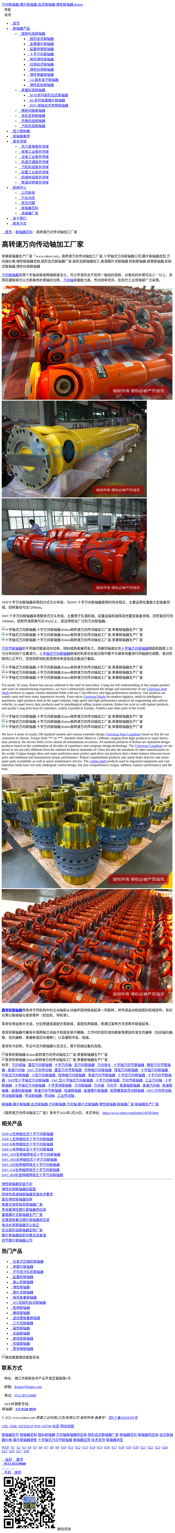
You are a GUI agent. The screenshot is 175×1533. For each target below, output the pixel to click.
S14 (92, 1447)
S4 (29, 1447)
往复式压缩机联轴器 (27, 1261)
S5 (35, 1447)
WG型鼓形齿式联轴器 (28, 1302)
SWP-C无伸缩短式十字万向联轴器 (27, 1139)
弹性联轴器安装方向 (17, 1184)
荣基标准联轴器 (32, 90)
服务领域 (18, 141)
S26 (11, 1451)
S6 (40, 1447)
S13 (85, 1447)
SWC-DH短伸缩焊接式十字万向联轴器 (31, 1165)
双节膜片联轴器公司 (17, 1240)
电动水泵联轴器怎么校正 (20, 1225)
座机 (16, 1472)
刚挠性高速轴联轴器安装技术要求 (27, 1194)
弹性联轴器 (107, 1104)
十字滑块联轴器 (60, 1085)
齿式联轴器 (39, 1104)
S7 (46, 1447)
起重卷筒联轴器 (40, 49)
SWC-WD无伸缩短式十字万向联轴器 (29, 1159)
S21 (143, 1447)
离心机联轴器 (21, 1282)
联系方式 (18, 223)
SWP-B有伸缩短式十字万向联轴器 (27, 1144)
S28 (26, 1451)
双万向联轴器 (84, 1065)
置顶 (18, 1459)
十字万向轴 (63, 1065)
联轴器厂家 (125, 1104)
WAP (5, 1447)
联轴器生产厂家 (147, 1104)
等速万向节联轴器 (101, 1075)
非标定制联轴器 (32, 116)
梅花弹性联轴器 (40, 59)
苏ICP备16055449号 (123, 1417)
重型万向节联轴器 (68, 1070)
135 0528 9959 (25, 1409)
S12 (77, 1447)
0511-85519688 (25, 1395)
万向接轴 (19, 1065)
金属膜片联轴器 (40, 44)
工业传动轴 (65, 1096)
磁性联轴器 (20, 1328)
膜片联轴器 (21, 1104)
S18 (121, 1447)
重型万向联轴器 (40, 1065)
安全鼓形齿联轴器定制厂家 (22, 1230)
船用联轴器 (20, 1308)
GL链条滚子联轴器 (42, 80)
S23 (157, 1447)
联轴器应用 (81, 1440)
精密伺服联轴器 (32, 110)
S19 (128, 1447)
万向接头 (104, 1065)
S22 (150, 1447)
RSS (37, 1426)
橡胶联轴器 (20, 1313)
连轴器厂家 (28, 213)
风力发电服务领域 (34, 146)
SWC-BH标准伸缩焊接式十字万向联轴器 (32, 1175)
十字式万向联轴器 (131, 1075)
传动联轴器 (33, 1096)
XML (14, 1426)
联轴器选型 (114, 1440)
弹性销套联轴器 (40, 75)
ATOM (46, 1426)
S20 (136, 1447)
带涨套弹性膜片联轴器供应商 (24, 1209)
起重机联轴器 (21, 1277)
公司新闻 (27, 193)
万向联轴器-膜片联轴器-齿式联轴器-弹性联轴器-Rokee (42, 4)
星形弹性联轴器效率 (17, 1199)
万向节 (112, 1085)
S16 (106, 1447)
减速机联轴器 (21, 1090)
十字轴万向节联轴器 (129, 1065)
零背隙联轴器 (21, 1349)
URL (5, 1426)
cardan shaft (98, 761)
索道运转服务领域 (34, 182)
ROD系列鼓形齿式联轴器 (47, 95)
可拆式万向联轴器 (15, 1075)
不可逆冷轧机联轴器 (27, 1272)
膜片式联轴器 (88, 1104)
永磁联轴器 (20, 1333)
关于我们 (18, 218)
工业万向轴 (153, 1080)
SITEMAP (26, 1426)
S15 (99, 1447)
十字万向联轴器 (40, 54)
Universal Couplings (149, 746)
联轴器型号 (10, 1435)
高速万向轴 (16, 1070)
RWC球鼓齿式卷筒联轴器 (47, 105)
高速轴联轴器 (130, 1085)
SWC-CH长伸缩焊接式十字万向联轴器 (31, 1170)
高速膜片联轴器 (96, 1090)
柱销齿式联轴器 (40, 64)
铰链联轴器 (20, 1344)
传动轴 (49, 1096)
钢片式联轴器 (21, 1292)
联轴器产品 (20, 28)
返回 (7, 1459)
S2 (18, 1447)
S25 (4, 1451)
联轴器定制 (28, 1435)
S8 (51, 1447)
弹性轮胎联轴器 (40, 85)
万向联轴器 (10, 275)
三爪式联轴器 (21, 1323)
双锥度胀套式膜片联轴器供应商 (26, 1220)
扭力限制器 (20, 131)
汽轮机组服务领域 (34, 167)
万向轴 (68, 280)
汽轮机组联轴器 (32, 126)
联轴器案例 (20, 136)
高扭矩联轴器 (21, 1338)
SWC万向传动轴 (39, 1070)
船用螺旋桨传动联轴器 (127, 1090)
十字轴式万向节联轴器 (55, 1440)
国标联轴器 (46, 1435)
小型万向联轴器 (43, 1075)
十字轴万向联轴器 (135, 648)
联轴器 (7, 1104)
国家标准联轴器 (32, 33)
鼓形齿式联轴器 (40, 39)
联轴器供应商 (148, 1435)
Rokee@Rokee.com (28, 1387)
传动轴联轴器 (12, 1096)
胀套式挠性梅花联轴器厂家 (22, 1204)
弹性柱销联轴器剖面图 (19, 1189)
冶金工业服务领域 (34, 157)
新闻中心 (18, 187)
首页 (15, 23)
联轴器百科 (28, 208)
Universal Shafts (94, 696)
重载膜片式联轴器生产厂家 (22, 1215)
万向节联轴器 (12, 648)
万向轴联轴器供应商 (71, 1435)
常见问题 (27, 203)
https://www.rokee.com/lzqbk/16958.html (130, 1113)
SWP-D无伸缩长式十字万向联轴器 (27, 1134)
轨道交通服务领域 (34, 162)
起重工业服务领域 (34, 172)
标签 (55, 1426)
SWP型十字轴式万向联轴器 (28, 1080)
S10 (63, 1447)
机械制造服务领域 (34, 177)
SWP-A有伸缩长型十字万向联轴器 (27, 1149)
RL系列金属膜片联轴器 (46, 100)
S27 (19, 1451)
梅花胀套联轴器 (23, 1297)
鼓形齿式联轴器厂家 (103, 1435)
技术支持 (98, 1440)
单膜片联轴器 (21, 1267)
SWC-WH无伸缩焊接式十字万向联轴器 (31, 1154)
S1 (13, 1447)
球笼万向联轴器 (126, 1070)
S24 (165, 1447)
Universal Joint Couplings (123, 734)
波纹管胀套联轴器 (25, 1318)
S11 (70, 1447)
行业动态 (27, 198)
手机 (6, 1472)
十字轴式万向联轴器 (54, 653)
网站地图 (67, 1426)
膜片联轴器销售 (25, 1440)
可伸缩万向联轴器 (98, 1070)
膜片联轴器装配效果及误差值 (24, 1235)
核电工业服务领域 (34, 151)
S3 (24, 1447)
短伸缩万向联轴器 (71, 1075)
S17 (114, 1447)
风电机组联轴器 (32, 121)
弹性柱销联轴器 (40, 69)
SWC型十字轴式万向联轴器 (72, 1080)
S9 (57, 1447)
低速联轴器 (72, 1090)
